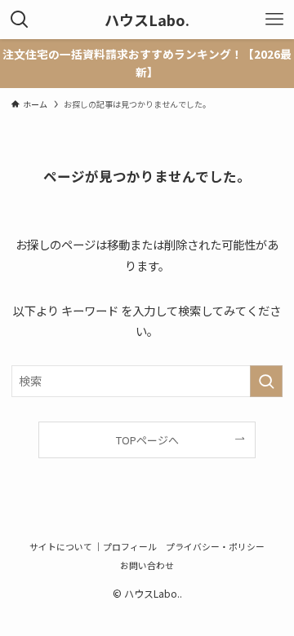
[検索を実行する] (266, 381)
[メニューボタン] (274, 19)
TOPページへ (147, 440)
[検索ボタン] (19, 19)
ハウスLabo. (147, 19)
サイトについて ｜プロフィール (93, 546)
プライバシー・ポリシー (215, 546)
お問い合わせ (147, 565)
